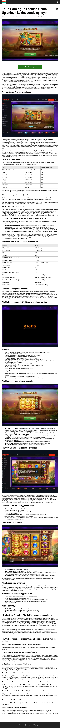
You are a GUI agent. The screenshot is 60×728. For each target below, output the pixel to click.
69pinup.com (37, 725)
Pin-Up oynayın (30, 67)
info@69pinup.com (27, 725)
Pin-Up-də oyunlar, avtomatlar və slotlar (24, 16)
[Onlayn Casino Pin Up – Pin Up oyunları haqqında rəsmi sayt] (4, 2)
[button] (57, 2)
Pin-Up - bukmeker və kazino (8, 16)
